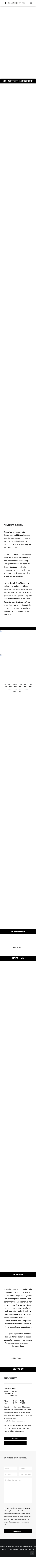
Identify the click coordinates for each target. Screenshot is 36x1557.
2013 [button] (10, 688)
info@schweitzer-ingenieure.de (14, 1421)
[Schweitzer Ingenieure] (14, 3)
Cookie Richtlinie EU (27, 1549)
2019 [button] (10, 686)
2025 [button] (9, 684)
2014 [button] (5, 688)
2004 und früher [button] (18, 692)
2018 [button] (15, 686)
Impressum (15, 1438)
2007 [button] (15, 690)
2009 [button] (30, 688)
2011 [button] (20, 688)
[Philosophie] (18, 981)
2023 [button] (20, 684)
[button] (31, 3)
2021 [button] (31, 684)
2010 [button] (25, 688)
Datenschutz (15, 1443)
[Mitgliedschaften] (18, 1183)
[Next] (35, 920)
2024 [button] (15, 684)
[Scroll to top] (32, 1553)
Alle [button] (5, 684)
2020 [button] (5, 686)
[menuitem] (5, 684)
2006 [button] (20, 690)
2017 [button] (20, 686)
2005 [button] (26, 690)
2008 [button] (10, 690)
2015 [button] (30, 686)
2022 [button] (25, 684)
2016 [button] (25, 686)
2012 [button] (15, 688)
